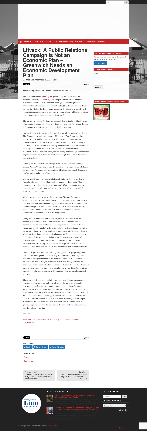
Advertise (90, 41)
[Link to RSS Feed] (126, 411)
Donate (48, 41)
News (27, 41)
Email (96, 73)
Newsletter (79, 41)
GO (126, 2)
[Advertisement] (73, 20)
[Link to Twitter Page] (119, 411)
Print (87, 84)
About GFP (38, 41)
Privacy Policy (52, 425)
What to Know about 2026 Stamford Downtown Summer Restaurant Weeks (75, 396)
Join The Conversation (63, 41)
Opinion (29, 347)
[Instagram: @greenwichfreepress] (101, 112)
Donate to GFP (100, 63)
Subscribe (98, 87)
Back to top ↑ (124, 428)
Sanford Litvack (58, 347)
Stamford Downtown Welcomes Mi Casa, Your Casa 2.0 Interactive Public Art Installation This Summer (77, 408)
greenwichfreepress (35, 80)
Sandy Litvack (41, 347)
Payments (101, 41)
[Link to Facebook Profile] (123, 411)
